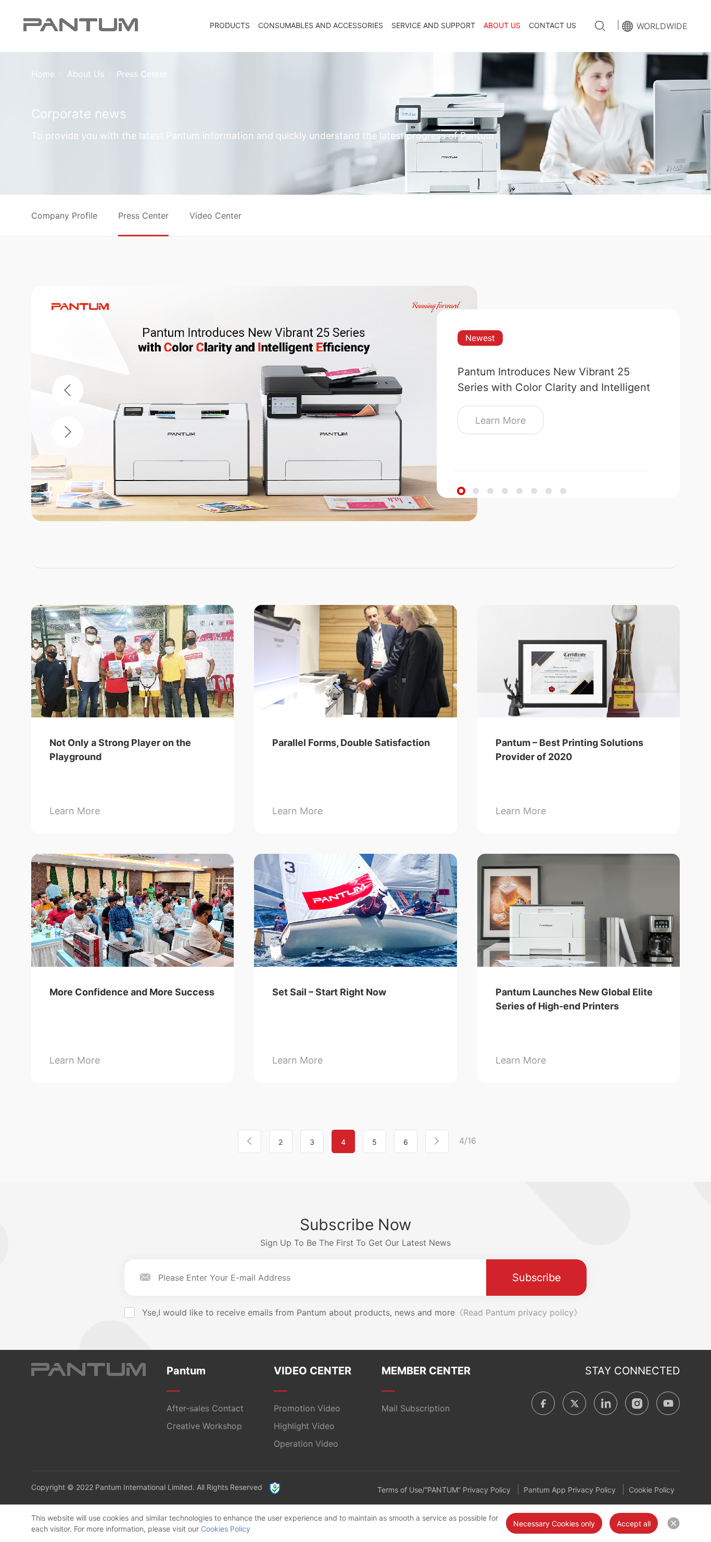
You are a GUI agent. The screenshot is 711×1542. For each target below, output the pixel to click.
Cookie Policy (652, 1489)
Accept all (634, 1523)
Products (230, 25)
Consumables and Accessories (320, 25)
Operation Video (306, 1443)
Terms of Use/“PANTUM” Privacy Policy (444, 1489)
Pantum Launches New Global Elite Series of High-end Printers (574, 999)
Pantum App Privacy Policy (570, 1489)
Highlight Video (304, 1426)
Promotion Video (307, 1408)
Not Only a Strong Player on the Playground (120, 749)
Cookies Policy (225, 1528)
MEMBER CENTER (426, 1370)
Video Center (215, 215)
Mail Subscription (416, 1408)
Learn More (500, 420)
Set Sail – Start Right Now (329, 992)
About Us (502, 25)
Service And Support (433, 25)
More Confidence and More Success (131, 992)
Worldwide (662, 26)
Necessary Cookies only (554, 1523)
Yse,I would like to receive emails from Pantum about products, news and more (362, 1312)
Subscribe (536, 1277)
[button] (461, 491)
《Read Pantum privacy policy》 (518, 1312)
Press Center (143, 215)
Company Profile (64, 215)
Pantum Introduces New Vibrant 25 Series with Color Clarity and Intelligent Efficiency (554, 380)
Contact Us (552, 25)
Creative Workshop (204, 1426)
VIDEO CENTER (312, 1370)
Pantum (186, 1370)
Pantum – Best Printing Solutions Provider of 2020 (569, 749)
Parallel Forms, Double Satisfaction (351, 742)
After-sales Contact (205, 1408)
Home (43, 74)
